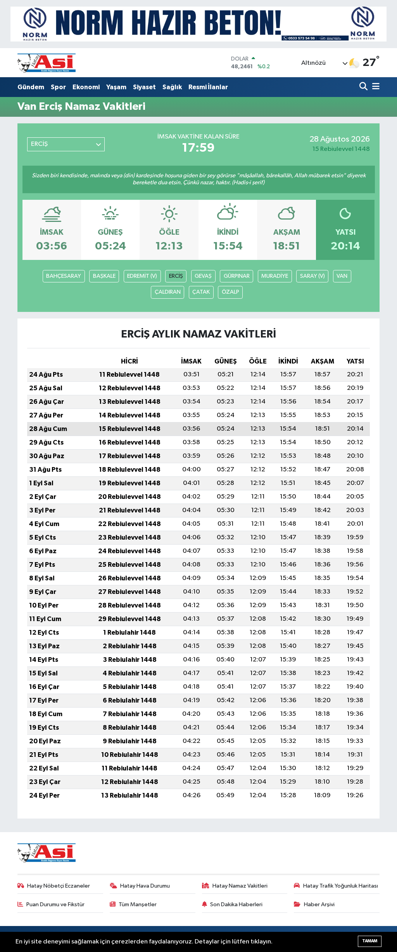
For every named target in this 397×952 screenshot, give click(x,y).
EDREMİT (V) (142, 276)
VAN (342, 276)
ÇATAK (201, 292)
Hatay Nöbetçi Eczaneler (58, 886)
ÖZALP (230, 292)
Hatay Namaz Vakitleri (240, 886)
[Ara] (364, 87)
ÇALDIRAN (168, 292)
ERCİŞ (176, 276)
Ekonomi (86, 87)
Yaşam (116, 87)
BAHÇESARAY (63, 276)
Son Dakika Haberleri (236, 904)
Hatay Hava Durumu (145, 886)
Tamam (369, 941)
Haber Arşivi (319, 904)
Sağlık (172, 87)
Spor (58, 87)
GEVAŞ (203, 276)
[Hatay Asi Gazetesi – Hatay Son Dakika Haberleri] (46, 63)
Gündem (30, 87)
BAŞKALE (104, 276)
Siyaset (144, 87)
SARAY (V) (312, 276)
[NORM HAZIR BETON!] (198, 24)
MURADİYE (274, 276)
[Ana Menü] (374, 87)
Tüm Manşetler (138, 904)
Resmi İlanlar (208, 87)
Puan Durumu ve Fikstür (55, 904)
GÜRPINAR (237, 276)
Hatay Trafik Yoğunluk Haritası (340, 886)
